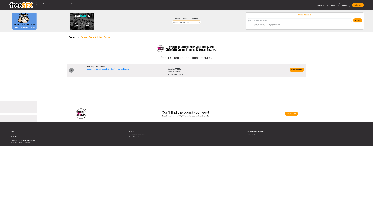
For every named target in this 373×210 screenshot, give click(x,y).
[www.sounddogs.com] (24, 21)
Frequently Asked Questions (137, 134)
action (89, 69)
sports (95, 69)
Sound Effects (322, 5)
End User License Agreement (255, 131)
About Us (131, 131)
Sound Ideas (31, 140)
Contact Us (14, 137)
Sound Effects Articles (135, 137)
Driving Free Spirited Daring (118, 69)
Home (12, 131)
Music (333, 5)
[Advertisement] (37, 48)
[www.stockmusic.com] (82, 21)
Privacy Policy (251, 134)
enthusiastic (103, 69)
